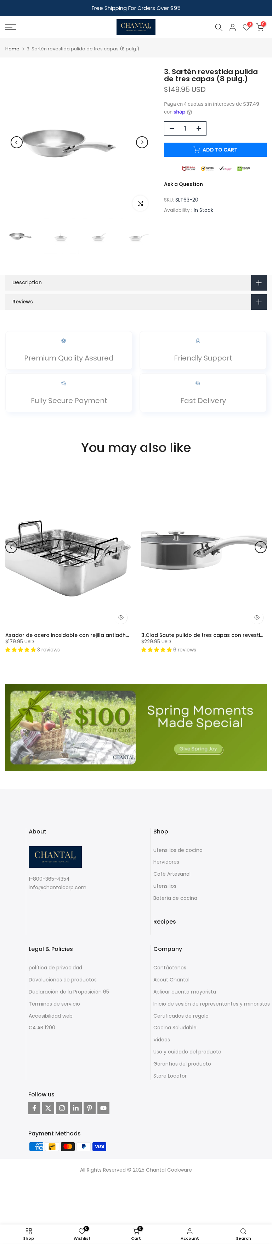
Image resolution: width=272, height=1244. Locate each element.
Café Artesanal (172, 873)
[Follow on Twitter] (48, 1108)
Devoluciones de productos (63, 979)
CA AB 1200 (42, 1027)
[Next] (142, 142)
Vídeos (161, 1039)
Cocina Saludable (175, 1027)
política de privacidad (55, 967)
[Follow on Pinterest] (90, 1108)
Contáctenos (169, 967)
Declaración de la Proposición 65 (69, 991)
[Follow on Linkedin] (76, 1108)
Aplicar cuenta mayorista (184, 991)
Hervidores (166, 861)
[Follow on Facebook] (34, 1108)
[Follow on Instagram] (62, 1108)
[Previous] (17, 142)
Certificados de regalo (181, 1015)
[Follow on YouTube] (103, 1108)
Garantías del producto (182, 1063)
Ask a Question (183, 184)
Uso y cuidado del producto (187, 1051)
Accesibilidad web (51, 1015)
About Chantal (171, 979)
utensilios (164, 886)
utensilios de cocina (178, 850)
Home (12, 48)
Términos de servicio (54, 1003)
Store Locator (170, 1075)
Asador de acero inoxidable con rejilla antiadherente (74, 635)
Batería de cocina (175, 898)
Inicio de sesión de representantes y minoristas (211, 1003)
